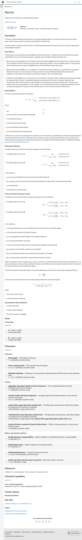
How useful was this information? (42, 518)
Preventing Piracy (36, 532)
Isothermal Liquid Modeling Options (18, 142)
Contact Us (8, 534)
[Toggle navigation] (8, 6)
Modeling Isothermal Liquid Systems (16, 511)
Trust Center (8, 532)
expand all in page (10, 22)
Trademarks (17, 532)
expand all (8, 325)
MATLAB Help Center (14, 2)
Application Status (48, 532)
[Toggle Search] (75, 2)
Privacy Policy (26, 532)
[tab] (43, 332)
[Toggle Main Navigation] (79, 2)
